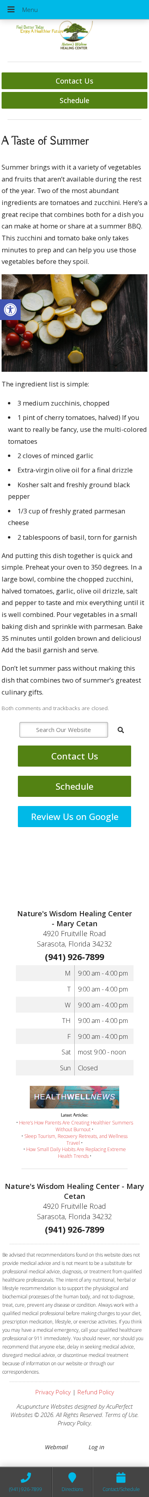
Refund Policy (95, 1392)
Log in (96, 1447)
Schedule (74, 100)
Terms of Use (121, 1415)
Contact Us (74, 81)
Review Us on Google (74, 816)
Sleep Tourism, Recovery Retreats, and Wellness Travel (76, 1139)
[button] (10, 309)
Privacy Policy (53, 1392)
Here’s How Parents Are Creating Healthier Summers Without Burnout (76, 1126)
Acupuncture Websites (45, 1406)
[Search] (120, 730)
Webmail (56, 1447)
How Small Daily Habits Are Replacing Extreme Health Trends (76, 1152)
